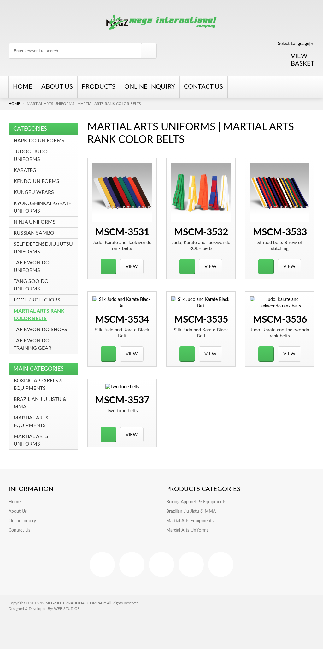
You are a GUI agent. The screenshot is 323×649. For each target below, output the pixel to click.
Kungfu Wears (34, 192)
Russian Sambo (34, 233)
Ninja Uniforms (35, 222)
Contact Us (203, 87)
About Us (57, 87)
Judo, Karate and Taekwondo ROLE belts (201, 245)
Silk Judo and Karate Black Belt (122, 333)
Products (98, 87)
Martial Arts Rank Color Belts (39, 314)
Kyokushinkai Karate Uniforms (42, 207)
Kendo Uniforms (36, 181)
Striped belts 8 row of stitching (279, 245)
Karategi (26, 170)
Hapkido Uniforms (39, 140)
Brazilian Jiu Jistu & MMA (40, 403)
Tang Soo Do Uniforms (31, 285)
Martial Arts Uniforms (31, 440)
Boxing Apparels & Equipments (38, 384)
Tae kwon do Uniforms (32, 266)
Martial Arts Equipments (31, 421)
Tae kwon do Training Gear (32, 344)
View (132, 266)
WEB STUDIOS (67, 609)
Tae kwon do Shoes (40, 329)
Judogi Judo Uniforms (31, 155)
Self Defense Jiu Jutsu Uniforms (43, 248)
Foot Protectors (37, 299)
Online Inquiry (149, 87)
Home (22, 87)
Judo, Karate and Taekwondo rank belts (122, 245)
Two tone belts (122, 410)
